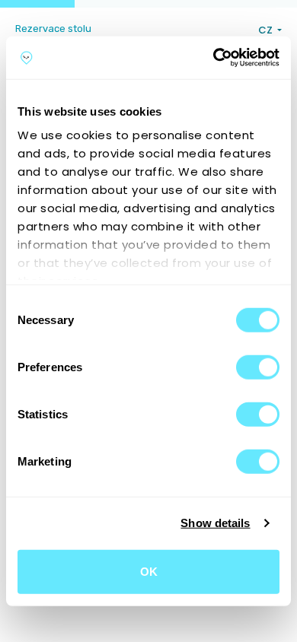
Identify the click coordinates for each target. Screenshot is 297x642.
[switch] (257, 366)
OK (149, 570)
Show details (215, 522)
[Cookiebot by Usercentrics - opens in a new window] (213, 58)
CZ (266, 30)
